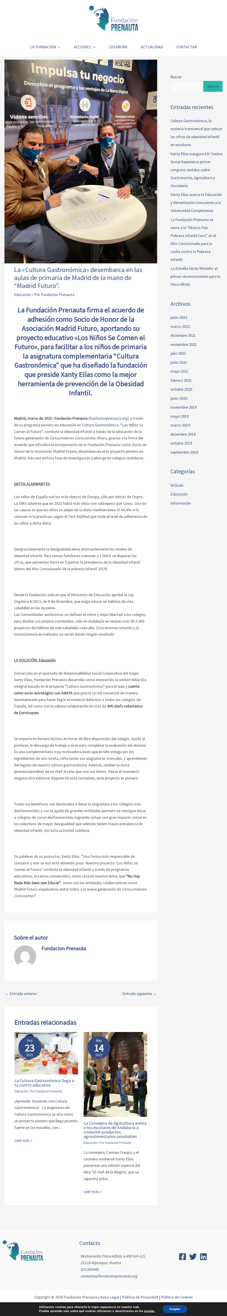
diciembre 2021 (183, 335)
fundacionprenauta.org (109, 418)
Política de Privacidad (140, 1297)
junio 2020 (178, 398)
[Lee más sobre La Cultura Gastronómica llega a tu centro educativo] (46, 1052)
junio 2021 (178, 362)
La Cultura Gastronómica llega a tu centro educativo (44, 1083)
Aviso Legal (109, 1297)
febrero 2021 (181, 380)
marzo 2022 (180, 326)
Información (180, 503)
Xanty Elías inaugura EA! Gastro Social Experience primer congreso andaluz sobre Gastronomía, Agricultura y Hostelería (196, 169)
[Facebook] (182, 1257)
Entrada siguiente (139, 993)
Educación (22, 294)
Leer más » (23, 1140)
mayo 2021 (179, 371)
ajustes (149, 1311)
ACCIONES (82, 46)
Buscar (176, 76)
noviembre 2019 (183, 407)
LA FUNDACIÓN (43, 46)
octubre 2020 (181, 389)
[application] (58, 47)
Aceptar (174, 1309)
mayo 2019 (179, 416)
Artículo (176, 485)
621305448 (89, 1269)
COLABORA (118, 46)
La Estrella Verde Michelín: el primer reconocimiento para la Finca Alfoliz (195, 276)
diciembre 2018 (183, 434)
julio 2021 (178, 353)
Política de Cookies (177, 1297)
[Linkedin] (203, 1257)
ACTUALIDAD (152, 46)
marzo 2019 (180, 425)
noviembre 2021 (183, 344)
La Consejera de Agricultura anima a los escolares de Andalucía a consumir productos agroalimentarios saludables (115, 1129)
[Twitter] (193, 1257)
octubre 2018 (181, 443)
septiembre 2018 (184, 452)
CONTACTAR (186, 46)
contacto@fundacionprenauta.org (108, 1276)
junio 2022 (178, 317)
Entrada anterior (21, 993)
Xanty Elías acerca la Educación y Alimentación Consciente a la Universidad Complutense (196, 202)
